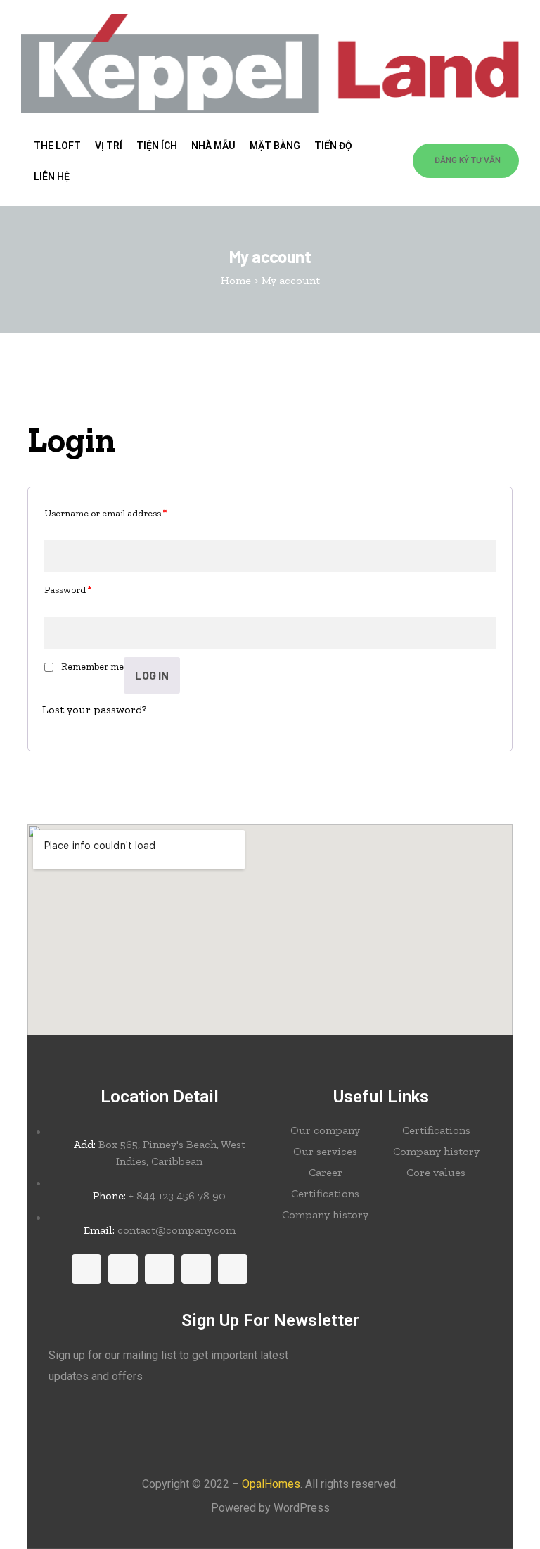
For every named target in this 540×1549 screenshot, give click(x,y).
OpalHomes (271, 1484)
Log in (152, 675)
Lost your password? (94, 709)
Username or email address (105, 513)
